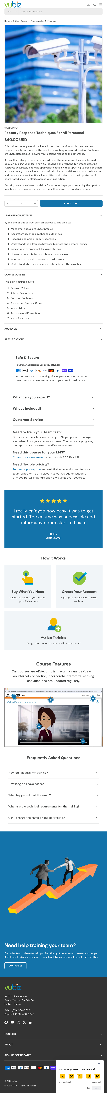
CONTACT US (15, 965)
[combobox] (53, 11)
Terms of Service (28, 1086)
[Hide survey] (99, 1064)
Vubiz (14, 1081)
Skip (88, 1088)
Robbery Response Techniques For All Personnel (34, 21)
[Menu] (101, 4)
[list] (53, 74)
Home (7, 21)
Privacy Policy (10, 1086)
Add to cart (71, 203)
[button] (95, 4)
